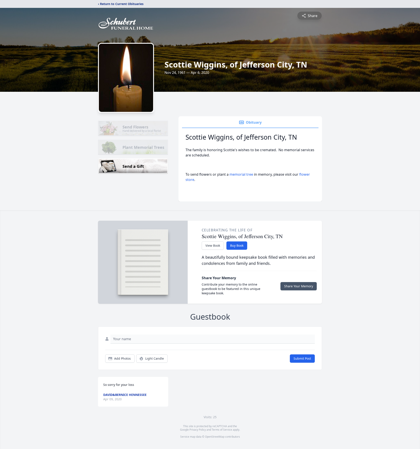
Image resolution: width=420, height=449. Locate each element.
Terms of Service (222, 430)
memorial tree (241, 174)
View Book (212, 245)
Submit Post (302, 358)
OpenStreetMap (214, 437)
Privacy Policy (197, 430)
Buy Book (236, 245)
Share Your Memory (298, 286)
